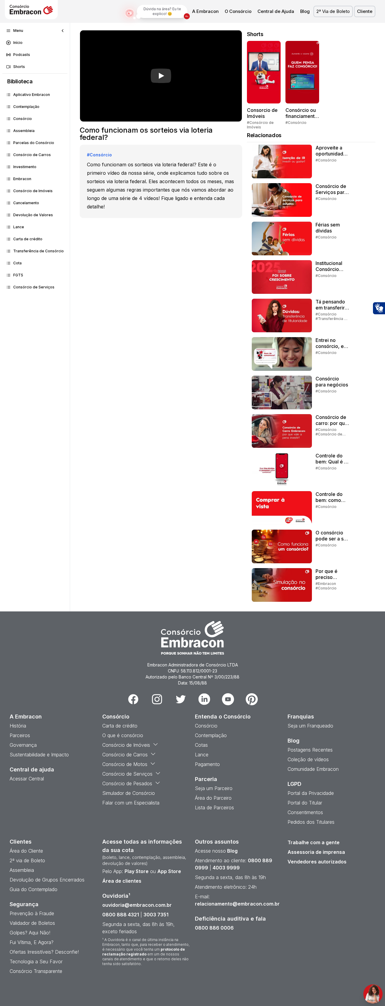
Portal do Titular (305, 803)
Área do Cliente (26, 851)
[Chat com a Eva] (373, 994)
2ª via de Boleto (27, 860)
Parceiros (20, 735)
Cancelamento (26, 203)
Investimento (24, 167)
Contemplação (26, 106)
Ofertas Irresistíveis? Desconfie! (44, 952)
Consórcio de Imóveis (33, 191)
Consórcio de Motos (124, 764)
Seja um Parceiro (214, 788)
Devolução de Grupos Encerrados (47, 880)
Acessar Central (27, 779)
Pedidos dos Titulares (311, 822)
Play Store (137, 871)
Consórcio (22, 118)
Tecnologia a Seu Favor (36, 961)
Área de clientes (121, 881)
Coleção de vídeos (308, 759)
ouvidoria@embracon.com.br (137, 905)
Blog (305, 11)
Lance (18, 227)
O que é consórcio (122, 735)
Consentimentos (305, 812)
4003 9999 (226, 868)
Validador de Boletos (32, 923)
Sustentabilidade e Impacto (39, 755)
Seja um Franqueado (310, 726)
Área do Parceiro (213, 798)
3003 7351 (155, 915)
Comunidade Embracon (313, 769)
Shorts (19, 66)
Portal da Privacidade (311, 793)
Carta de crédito (27, 239)
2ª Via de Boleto (333, 11)
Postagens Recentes (310, 750)
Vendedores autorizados (317, 862)
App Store (169, 871)
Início (18, 42)
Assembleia (24, 130)
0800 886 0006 (214, 928)
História (18, 726)
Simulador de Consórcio (128, 793)
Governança (23, 745)
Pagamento (207, 764)
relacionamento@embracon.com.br (237, 904)
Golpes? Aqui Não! (30, 933)
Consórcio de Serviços (33, 287)
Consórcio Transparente (36, 971)
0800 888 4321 (120, 915)
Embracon (22, 179)
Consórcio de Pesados (127, 783)
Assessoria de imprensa (316, 852)
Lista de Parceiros (214, 807)
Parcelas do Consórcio (33, 142)
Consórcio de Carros (32, 154)
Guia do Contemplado (33, 889)
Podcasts (21, 54)
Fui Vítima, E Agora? (32, 942)
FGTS (18, 275)
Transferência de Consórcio (38, 251)
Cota (17, 263)
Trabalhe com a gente (314, 842)
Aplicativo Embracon (31, 94)
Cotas (201, 745)
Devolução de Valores (33, 215)
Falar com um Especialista (130, 803)
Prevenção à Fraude (32, 913)
